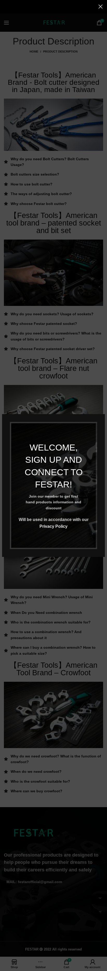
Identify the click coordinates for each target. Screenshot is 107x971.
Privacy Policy (53, 526)
